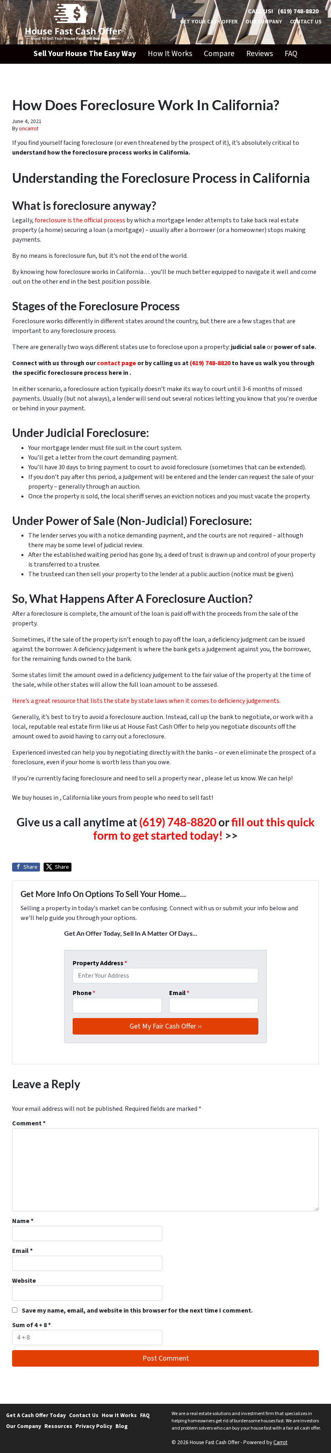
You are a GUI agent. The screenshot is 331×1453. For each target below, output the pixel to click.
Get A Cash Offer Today (36, 1415)
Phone (84, 993)
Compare (219, 53)
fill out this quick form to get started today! (203, 829)
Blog (121, 1426)
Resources (58, 1426)
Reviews (259, 53)
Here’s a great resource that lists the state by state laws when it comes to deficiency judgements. (146, 700)
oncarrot (28, 128)
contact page (116, 363)
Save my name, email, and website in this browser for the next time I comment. (137, 1310)
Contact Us (306, 21)
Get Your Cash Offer (209, 21)
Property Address (100, 963)
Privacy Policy (93, 1426)
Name (23, 1221)
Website (24, 1280)
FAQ (291, 53)
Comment (29, 1123)
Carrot (280, 1442)
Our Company (263, 21)
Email (179, 993)
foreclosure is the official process (80, 220)
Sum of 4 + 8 (31, 1325)
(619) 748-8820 (298, 11)
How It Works (170, 53)
